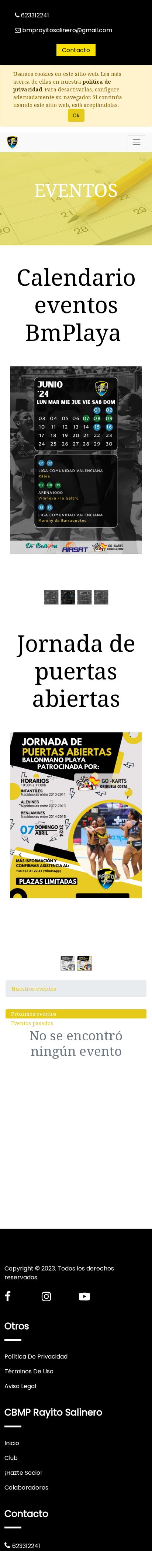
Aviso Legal (20, 1386)
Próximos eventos (33, 1013)
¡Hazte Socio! (23, 1472)
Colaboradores (26, 1487)
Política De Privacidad (36, 1356)
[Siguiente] (132, 488)
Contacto (76, 50)
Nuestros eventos (33, 988)
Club (11, 1458)
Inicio (11, 1443)
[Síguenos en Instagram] (46, 1296)
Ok (76, 115)
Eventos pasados (32, 1023)
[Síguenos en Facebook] (7, 1296)
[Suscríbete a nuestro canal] (84, 1296)
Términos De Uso (28, 1371)
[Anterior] (20, 488)
